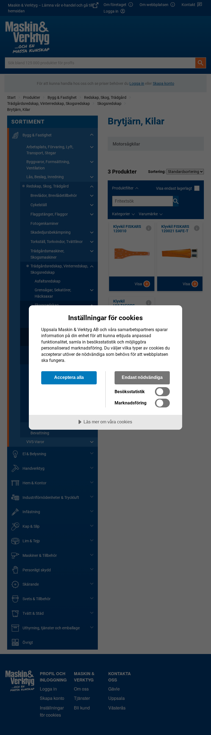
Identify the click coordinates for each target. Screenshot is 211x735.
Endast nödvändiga (142, 377)
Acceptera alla (69, 377)
